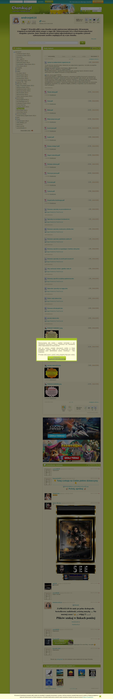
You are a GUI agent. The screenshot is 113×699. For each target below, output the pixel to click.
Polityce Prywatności (88, 697)
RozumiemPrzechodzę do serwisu (57, 358)
